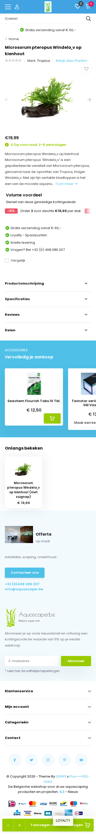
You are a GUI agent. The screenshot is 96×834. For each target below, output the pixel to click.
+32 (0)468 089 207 (22, 584)
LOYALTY (63, 821)
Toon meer (64, 183)
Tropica (43, 60)
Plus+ (73, 776)
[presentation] (7, 100)
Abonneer (76, 661)
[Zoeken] (88, 18)
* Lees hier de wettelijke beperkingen (32, 671)
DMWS (61, 776)
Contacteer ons (25, 572)
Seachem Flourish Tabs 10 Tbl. (33, 401)
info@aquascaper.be (24, 589)
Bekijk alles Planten (71, 60)
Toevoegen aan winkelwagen (56, 825)
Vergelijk (18, 260)
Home (14, 39)
